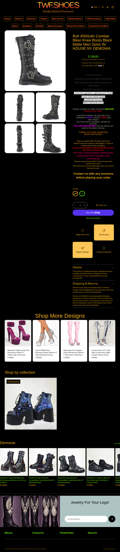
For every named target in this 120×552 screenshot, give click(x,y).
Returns (18, 19)
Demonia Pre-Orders (98, 26)
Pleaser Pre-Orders (75, 26)
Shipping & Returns (85, 283)
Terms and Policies (109, 549)
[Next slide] (28, 333)
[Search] (102, 7)
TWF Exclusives (94, 19)
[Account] (107, 7)
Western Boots (75, 19)
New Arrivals (57, 19)
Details (77, 267)
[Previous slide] (7, 333)
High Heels (110, 19)
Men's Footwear (55, 26)
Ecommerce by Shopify (39, 549)
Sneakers (27, 26)
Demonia (31, 19)
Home (7, 19)
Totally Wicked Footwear (18, 549)
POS (27, 549)
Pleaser (44, 19)
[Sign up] (112, 519)
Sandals (39, 26)
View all (117, 443)
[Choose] (28, 343)
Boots (15, 26)
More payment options (93, 218)
